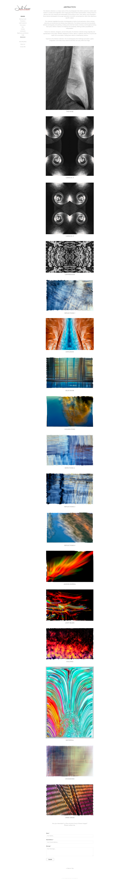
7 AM (23, 35)
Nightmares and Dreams (22, 33)
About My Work (22, 41)
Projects (23, 16)
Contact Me (23, 46)
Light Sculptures (23, 23)
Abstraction (22, 37)
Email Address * (49, 839)
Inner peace (23, 25)
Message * (48, 846)
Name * (47, 833)
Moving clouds (22, 19)
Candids (23, 29)
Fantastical (22, 21)
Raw (23, 27)
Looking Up (22, 31)
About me (22, 44)
